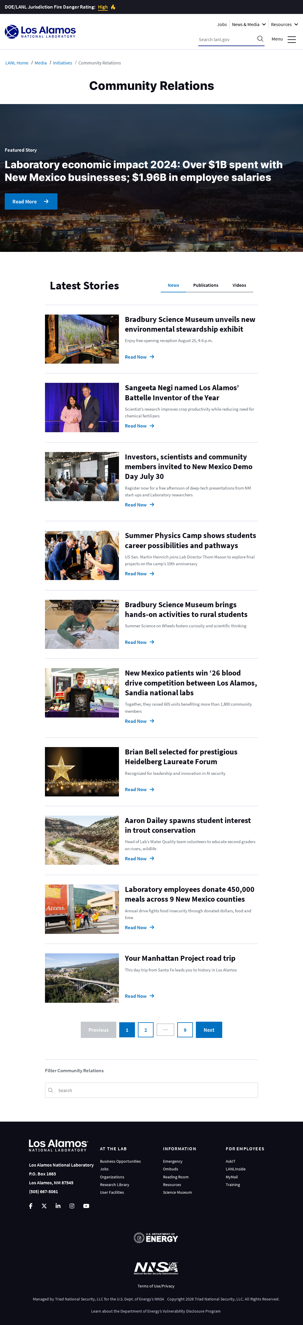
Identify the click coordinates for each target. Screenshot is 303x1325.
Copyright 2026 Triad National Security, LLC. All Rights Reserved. (223, 1299)
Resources (172, 1184)
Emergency (173, 1161)
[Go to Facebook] (31, 1206)
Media (41, 63)
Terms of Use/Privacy (156, 1286)
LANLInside (236, 1169)
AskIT (231, 1161)
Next (209, 1029)
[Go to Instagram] (72, 1206)
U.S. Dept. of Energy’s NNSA (140, 1299)
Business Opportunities (120, 1161)
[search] (260, 39)
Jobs (222, 24)
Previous (98, 1029)
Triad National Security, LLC (79, 1299)
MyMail (232, 1177)
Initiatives (62, 63)
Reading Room (176, 1177)
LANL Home (16, 63)
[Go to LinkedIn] (58, 1206)
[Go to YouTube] (86, 1206)
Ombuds (170, 1169)
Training (233, 1184)
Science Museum (177, 1192)
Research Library (114, 1184)
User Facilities (112, 1192)
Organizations (112, 1177)
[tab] (173, 285)
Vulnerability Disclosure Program (192, 1311)
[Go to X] (44, 1206)
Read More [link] (24, 201)
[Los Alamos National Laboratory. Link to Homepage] (40, 32)
